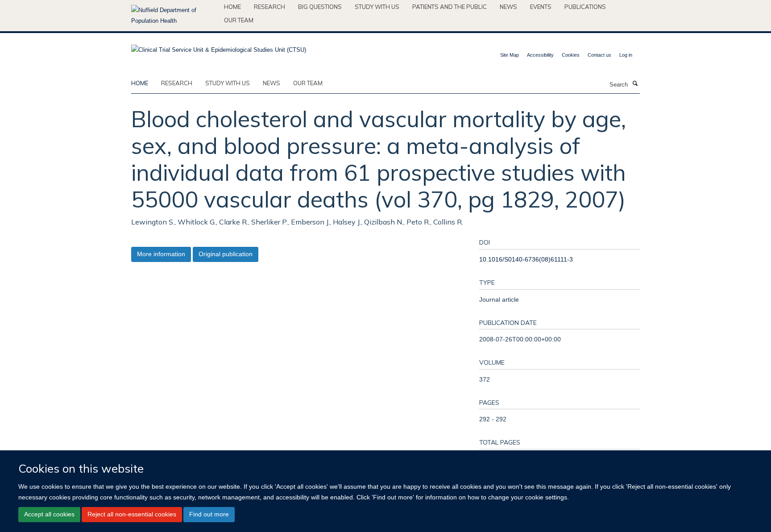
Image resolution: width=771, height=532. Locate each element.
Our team (238, 20)
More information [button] (161, 254)
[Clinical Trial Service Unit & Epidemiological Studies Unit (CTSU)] (218, 47)
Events (540, 6)
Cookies (571, 55)
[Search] (635, 84)
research (176, 83)
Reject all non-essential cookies (131, 514)
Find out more (209, 514)
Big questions (320, 6)
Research (269, 6)
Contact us (599, 55)
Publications (585, 6)
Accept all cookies (49, 514)
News (508, 6)
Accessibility (540, 55)
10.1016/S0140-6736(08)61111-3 (526, 259)
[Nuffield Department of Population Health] (174, 15)
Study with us (377, 6)
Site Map (509, 55)
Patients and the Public (449, 6)
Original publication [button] (226, 254)
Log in (625, 55)
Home (232, 6)
